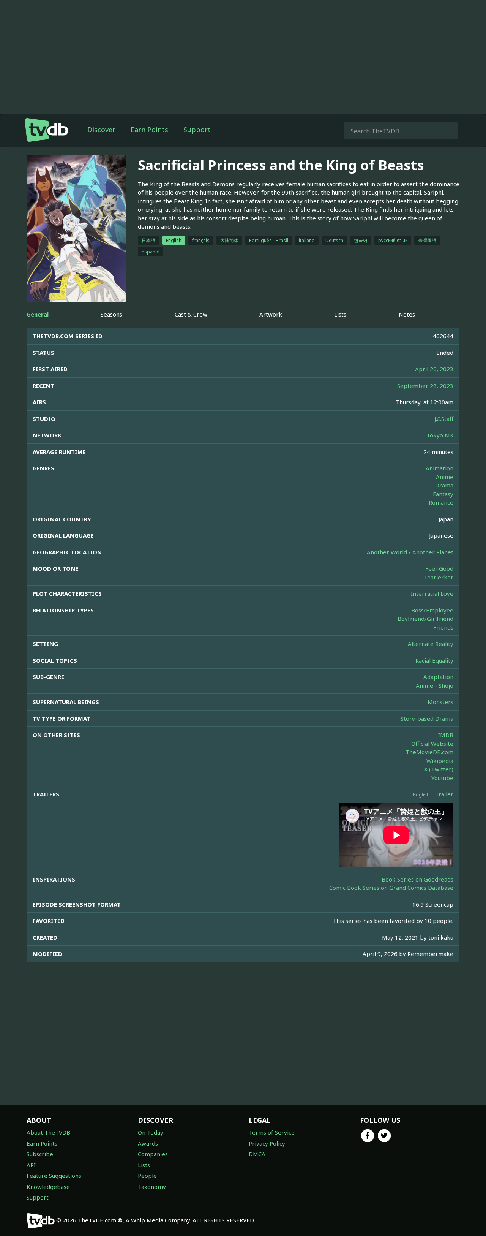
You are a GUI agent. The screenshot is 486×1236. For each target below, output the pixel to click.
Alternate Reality (430, 643)
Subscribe (40, 1154)
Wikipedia (439, 760)
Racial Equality (434, 660)
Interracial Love (432, 593)
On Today (150, 1132)
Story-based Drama (427, 718)
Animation (439, 468)
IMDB (445, 735)
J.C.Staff (443, 419)
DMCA (257, 1154)
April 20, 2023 (434, 369)
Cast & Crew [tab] (191, 314)
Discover (101, 129)
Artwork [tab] (270, 314)
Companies (153, 1154)
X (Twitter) (438, 769)
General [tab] (38, 314)
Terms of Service (272, 1132)
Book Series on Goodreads (417, 879)
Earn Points (149, 129)
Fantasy (443, 494)
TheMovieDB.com (429, 752)
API (31, 1165)
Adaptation (438, 677)
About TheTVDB (48, 1132)
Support (197, 129)
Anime (444, 477)
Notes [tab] (407, 314)
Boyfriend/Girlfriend (425, 618)
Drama (444, 485)
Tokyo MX (439, 435)
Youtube (442, 778)
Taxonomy (152, 1186)
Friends (443, 627)
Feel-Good (439, 568)
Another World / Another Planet (410, 552)
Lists (144, 1165)
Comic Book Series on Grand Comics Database (391, 887)
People (147, 1175)
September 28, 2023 (425, 385)
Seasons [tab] (111, 314)
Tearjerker (438, 577)
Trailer (444, 794)
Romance (441, 502)
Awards (148, 1143)
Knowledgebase (48, 1186)
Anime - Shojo (434, 685)
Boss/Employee (432, 610)
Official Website (432, 743)
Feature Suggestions (54, 1175)
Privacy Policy (267, 1143)
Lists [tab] (340, 314)
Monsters (440, 702)
